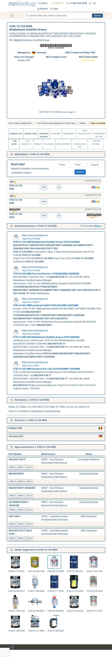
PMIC (62, 407)
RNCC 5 (13, 481)
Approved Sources (43, 135)
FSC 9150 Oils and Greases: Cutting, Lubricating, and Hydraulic (67, 123)
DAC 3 (29, 467)
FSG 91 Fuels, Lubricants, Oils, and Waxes (28, 123)
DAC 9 (29, 524)
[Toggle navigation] (12, 15)
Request (80, 172)
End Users (14, 142)
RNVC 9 (21, 481)
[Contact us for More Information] (90, 3)
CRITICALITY (38, 407)
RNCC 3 (13, 467)
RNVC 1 (21, 467)
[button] (55, 185)
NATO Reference (89, 516)
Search (43, 3)
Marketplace (16, 134)
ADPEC (82, 407)
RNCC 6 (13, 524)
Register (43, 8)
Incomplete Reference (88, 459)
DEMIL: (12, 407)
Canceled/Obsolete (88, 473)
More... (98, 226)
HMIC (52, 407)
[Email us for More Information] (94, 3)
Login (55, 8)
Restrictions (31, 134)
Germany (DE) (86, 123)
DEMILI (23, 407)
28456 (17, 40)
